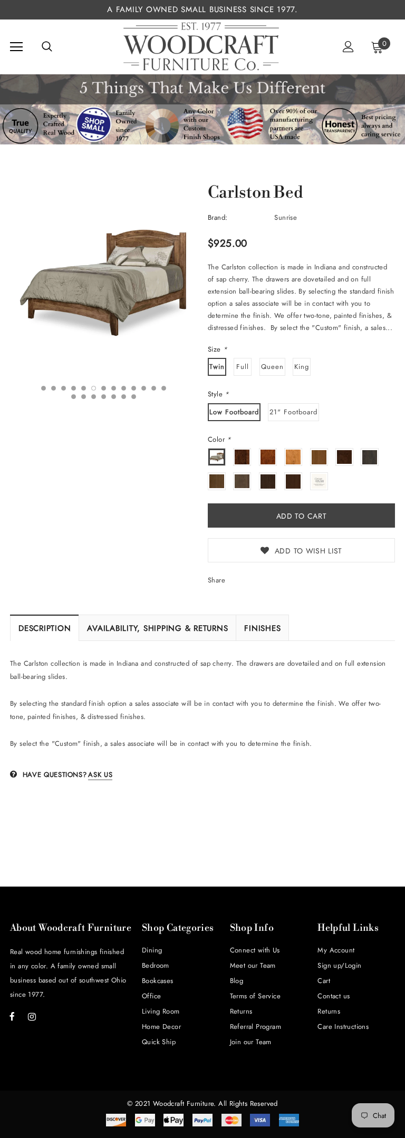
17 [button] (103, 396)
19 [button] (123, 396)
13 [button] (163, 388)
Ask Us (100, 775)
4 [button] (73, 388)
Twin (217, 367)
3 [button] (63, 388)
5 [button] (83, 388)
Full (242, 367)
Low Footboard (234, 412)
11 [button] (143, 388)
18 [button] (113, 396)
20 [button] (133, 396)
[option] (103, 281)
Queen (272, 367)
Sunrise (285, 217)
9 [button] (123, 388)
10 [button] (133, 388)
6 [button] (93, 388)
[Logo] (201, 46)
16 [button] (93, 396)
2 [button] (53, 388)
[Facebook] (12, 1016)
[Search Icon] (47, 47)
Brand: (217, 217)
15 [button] (83, 396)
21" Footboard (293, 412)
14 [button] (73, 396)
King (301, 367)
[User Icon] (348, 46)
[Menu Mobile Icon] (16, 47)
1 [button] (43, 388)
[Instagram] (31, 1016)
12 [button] (153, 388)
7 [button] (103, 388)
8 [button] (113, 388)
